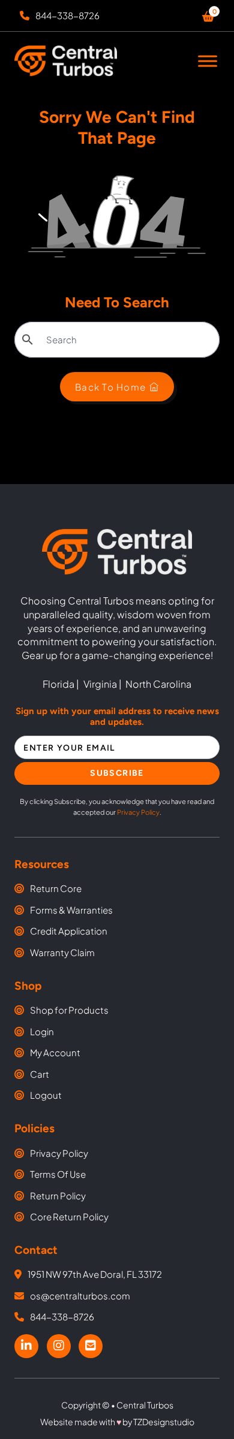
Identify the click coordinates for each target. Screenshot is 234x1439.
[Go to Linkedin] (26, 1346)
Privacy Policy (138, 812)
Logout (46, 1095)
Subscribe (117, 773)
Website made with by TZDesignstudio (117, 1421)
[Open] (207, 60)
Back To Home (110, 386)
